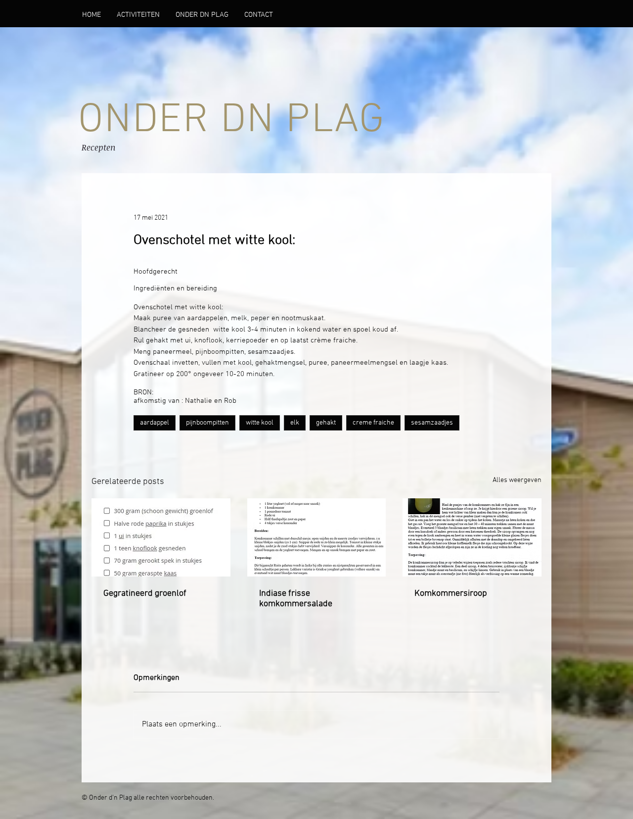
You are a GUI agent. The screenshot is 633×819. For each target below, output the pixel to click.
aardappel (154, 423)
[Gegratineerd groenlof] (160, 537)
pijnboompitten (207, 423)
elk (294, 423)
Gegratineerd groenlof (144, 593)
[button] (202, 14)
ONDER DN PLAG (231, 120)
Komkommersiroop (450, 593)
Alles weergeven (517, 480)
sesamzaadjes (432, 423)
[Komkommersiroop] (472, 537)
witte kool (259, 423)
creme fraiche (373, 423)
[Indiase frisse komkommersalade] (316, 537)
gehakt (326, 423)
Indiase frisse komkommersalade (295, 598)
